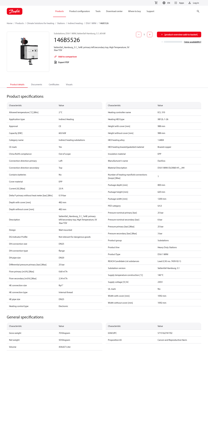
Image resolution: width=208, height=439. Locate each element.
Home (9, 23)
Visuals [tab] (69, 84)
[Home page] (14, 11)
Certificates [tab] (54, 84)
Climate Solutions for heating (40, 23)
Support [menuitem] (150, 11)
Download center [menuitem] (114, 11)
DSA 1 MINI (91, 23)
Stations (61, 23)
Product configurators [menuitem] (79, 11)
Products (19, 23)
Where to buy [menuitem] (134, 11)
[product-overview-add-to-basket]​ (181, 34)
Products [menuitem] (59, 11)
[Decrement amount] (138, 34)
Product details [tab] (17, 84)
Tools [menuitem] (98, 11)
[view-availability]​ (192, 41)
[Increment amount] (149, 34)
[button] (166, 3)
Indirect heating (75, 23)
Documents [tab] (36, 84)
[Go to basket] (156, 3)
